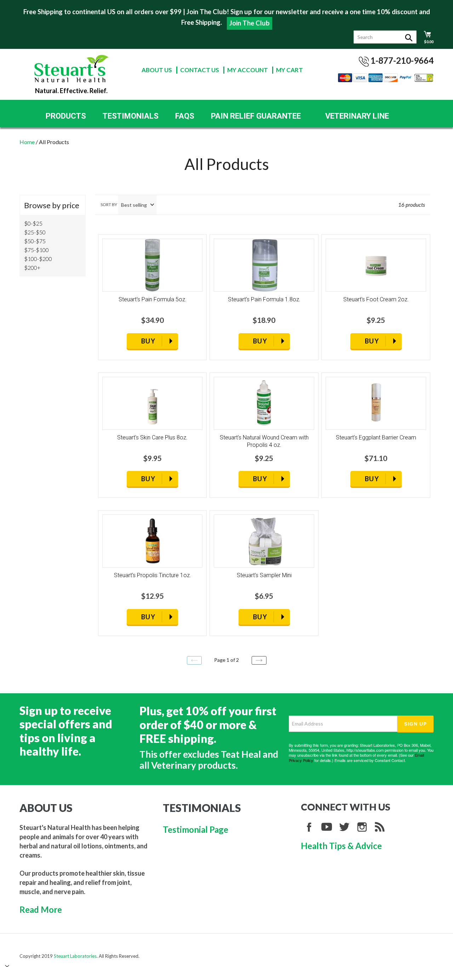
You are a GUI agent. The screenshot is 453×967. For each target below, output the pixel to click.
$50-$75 (35, 241)
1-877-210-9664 (402, 60)
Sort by (109, 204)
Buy (148, 341)
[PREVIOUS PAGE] (194, 660)
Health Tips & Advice (341, 846)
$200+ (32, 267)
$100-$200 (38, 258)
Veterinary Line (357, 116)
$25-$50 (35, 232)
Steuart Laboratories (75, 956)
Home (27, 141)
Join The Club (249, 23)
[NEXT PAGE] (259, 660)
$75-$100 (36, 249)
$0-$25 (33, 223)
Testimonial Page (195, 829)
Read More (40, 909)
